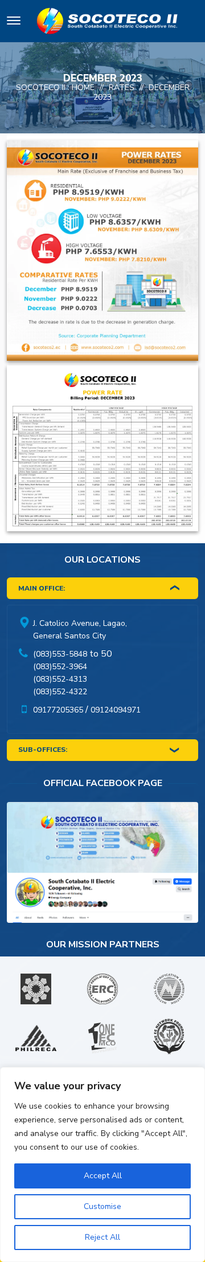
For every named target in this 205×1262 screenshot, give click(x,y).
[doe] (35, 989)
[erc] (102, 989)
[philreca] (35, 1038)
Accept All (103, 1175)
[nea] (169, 989)
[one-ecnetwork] (169, 1038)
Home (83, 87)
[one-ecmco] (102, 1038)
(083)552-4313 (60, 679)
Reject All (102, 1237)
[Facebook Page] (102, 865)
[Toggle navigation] (13, 22)
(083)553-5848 (60, 654)
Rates (121, 87)
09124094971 (116, 710)
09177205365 (58, 710)
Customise (102, 1206)
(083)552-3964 (60, 666)
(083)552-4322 (60, 691)
